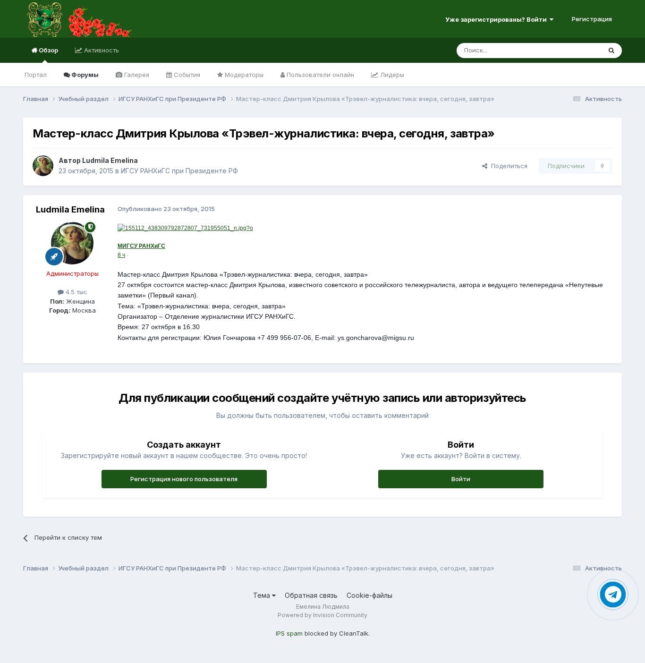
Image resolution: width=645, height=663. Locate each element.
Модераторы (243, 74)
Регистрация (592, 19)
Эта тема (575, 50)
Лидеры (391, 74)
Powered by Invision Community (322, 615)
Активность (100, 50)
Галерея (135, 74)
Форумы (84, 74)
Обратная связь (311, 595)
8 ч (121, 255)
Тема (262, 595)
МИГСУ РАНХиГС (141, 246)
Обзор (47, 50)
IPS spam (289, 633)
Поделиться (507, 166)
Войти (460, 479)
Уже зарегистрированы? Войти (497, 19)
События (186, 74)
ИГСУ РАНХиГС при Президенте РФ (179, 171)
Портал (36, 74)
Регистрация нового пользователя (184, 479)
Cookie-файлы (369, 595)
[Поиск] (611, 50)
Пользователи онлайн (319, 74)
